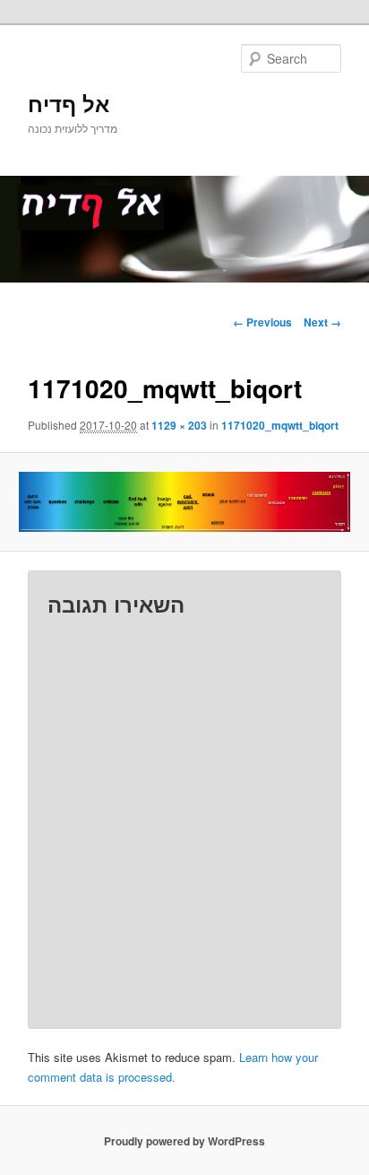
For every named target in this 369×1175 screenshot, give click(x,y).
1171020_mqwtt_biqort (280, 425)
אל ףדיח (68, 103)
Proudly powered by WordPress (184, 1141)
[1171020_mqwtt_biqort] (184, 501)
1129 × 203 (179, 425)
